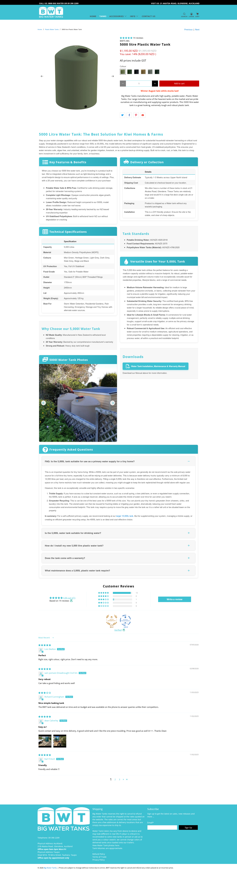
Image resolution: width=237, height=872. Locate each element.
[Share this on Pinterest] (136, 115)
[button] (126, 37)
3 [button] (119, 779)
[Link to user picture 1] (45, 741)
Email (150, 822)
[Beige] (143, 72)
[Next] (113, 76)
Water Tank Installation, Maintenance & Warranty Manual (158, 366)
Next (197, 29)
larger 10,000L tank (124, 515)
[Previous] (42, 76)
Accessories (116, 16)
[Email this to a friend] (142, 115)
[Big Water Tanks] (51, 12)
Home (93, 16)
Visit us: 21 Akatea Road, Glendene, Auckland (175, 3)
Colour (123, 66)
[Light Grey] (150, 72)
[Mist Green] (123, 72)
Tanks (102, 16)
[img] (44, 645)
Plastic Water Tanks (52, 29)
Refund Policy (98, 854)
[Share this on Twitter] (122, 115)
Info (132, 16)
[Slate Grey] (157, 72)
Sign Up (188, 827)
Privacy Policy (98, 859)
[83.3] (111, 620)
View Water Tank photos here (105, 845)
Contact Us (148, 16)
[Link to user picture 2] (59, 741)
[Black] (136, 72)
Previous (188, 29)
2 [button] (115, 779)
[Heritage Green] (129, 72)
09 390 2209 (53, 837)
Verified (118, 630)
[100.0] (125, 620)
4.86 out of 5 (69, 597)
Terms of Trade (99, 857)
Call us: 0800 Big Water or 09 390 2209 (58, 3)
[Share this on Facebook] (129, 115)
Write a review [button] (174, 599)
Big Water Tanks (50, 868)
